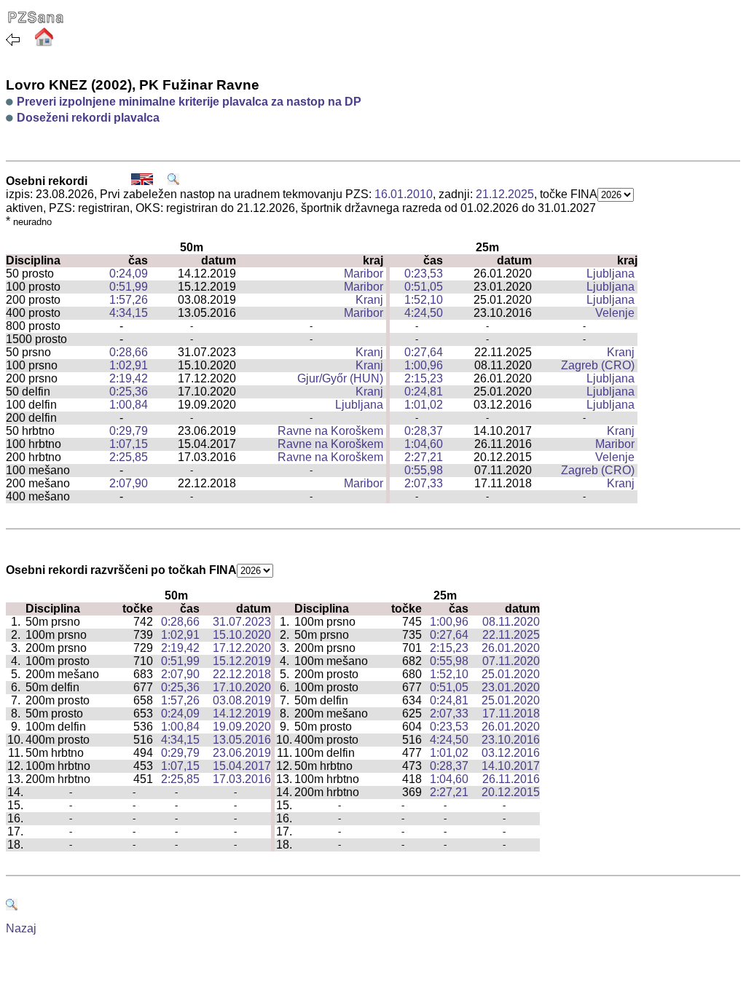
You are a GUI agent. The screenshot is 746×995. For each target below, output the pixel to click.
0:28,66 (128, 352)
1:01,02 (423, 404)
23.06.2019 (242, 753)
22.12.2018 (242, 674)
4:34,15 (128, 313)
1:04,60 (423, 444)
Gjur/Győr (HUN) (340, 378)
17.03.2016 (242, 779)
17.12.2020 (242, 648)
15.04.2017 (242, 766)
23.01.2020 (511, 687)
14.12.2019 (242, 713)
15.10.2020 (242, 635)
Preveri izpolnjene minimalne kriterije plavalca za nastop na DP (189, 101)
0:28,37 (423, 431)
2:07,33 (423, 483)
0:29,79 (128, 431)
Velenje (615, 313)
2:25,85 (128, 457)
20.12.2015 (511, 792)
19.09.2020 (242, 726)
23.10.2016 (511, 740)
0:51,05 (423, 286)
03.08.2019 (242, 700)
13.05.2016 (242, 740)
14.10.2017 (511, 766)
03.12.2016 (511, 753)
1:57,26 (128, 300)
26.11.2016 (511, 779)
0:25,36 (128, 391)
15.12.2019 (242, 661)
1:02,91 (128, 365)
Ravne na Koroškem (330, 431)
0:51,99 (128, 286)
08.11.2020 (511, 622)
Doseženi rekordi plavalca (88, 117)
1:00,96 (423, 365)
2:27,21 (423, 457)
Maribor (363, 273)
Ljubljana (610, 273)
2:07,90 (128, 483)
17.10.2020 (242, 687)
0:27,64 (423, 352)
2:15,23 (423, 378)
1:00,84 (128, 404)
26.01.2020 (511, 648)
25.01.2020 (511, 674)
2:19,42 (128, 378)
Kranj (369, 300)
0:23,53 (423, 273)
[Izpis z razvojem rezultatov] (173, 181)
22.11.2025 (511, 635)
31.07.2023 (242, 622)
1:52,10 (423, 300)
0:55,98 (423, 470)
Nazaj (21, 928)
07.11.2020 (511, 661)
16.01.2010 (403, 194)
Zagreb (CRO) (598, 365)
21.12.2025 (505, 194)
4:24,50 (423, 313)
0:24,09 (128, 273)
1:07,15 (128, 444)
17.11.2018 (511, 713)
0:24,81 (423, 391)
